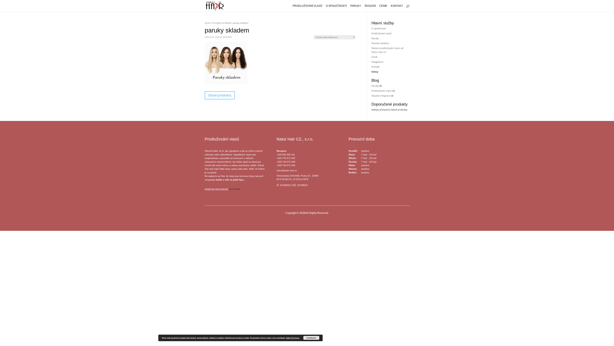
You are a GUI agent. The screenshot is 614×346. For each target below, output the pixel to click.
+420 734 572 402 (286, 158)
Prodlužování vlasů (307, 6)
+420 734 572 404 (286, 165)
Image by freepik (214, 198)
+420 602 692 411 (286, 154)
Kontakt (397, 6)
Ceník (383, 6)
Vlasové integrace (380, 95)
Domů (208, 22)
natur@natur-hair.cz (287, 170)
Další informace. (293, 338)
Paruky (355, 6)
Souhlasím (311, 337)
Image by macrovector (216, 188)
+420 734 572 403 (286, 162)
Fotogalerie (377, 61)
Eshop (374, 71)
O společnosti (336, 6)
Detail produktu (219, 95)
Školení (370, 6)
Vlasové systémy (380, 43)
